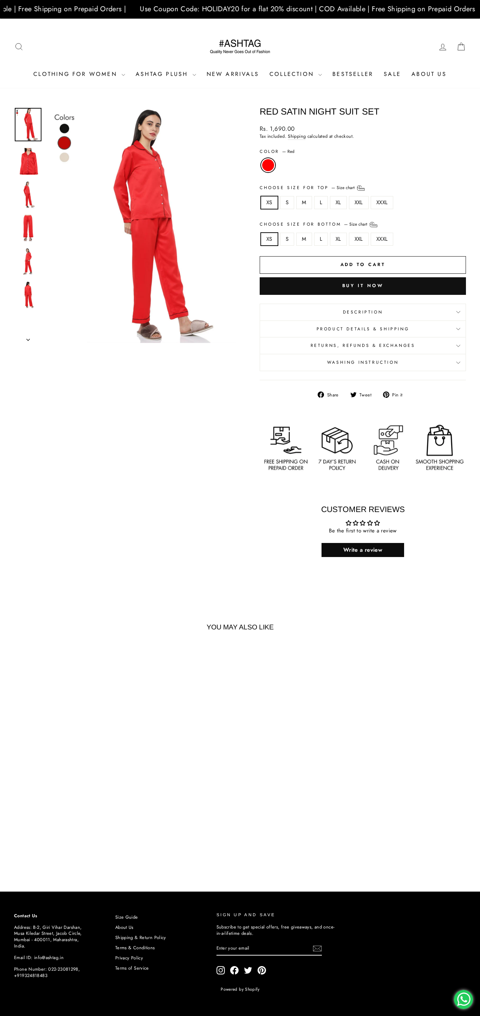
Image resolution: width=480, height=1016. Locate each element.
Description (363, 312)
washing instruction (362, 362)
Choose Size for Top (308, 187)
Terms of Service (132, 968)
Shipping (297, 136)
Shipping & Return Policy (140, 937)
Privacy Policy (129, 957)
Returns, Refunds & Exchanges (363, 345)
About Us (429, 74)
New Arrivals (233, 74)
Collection (293, 74)
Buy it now (363, 285)
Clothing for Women (76, 74)
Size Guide (126, 917)
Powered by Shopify (240, 989)
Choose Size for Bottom (314, 224)
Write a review (362, 550)
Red (268, 165)
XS (269, 202)
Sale (392, 74)
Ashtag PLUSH (163, 74)
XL (338, 202)
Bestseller (352, 74)
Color (277, 152)
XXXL (382, 202)
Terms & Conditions (135, 947)
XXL (359, 202)
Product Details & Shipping (363, 329)
